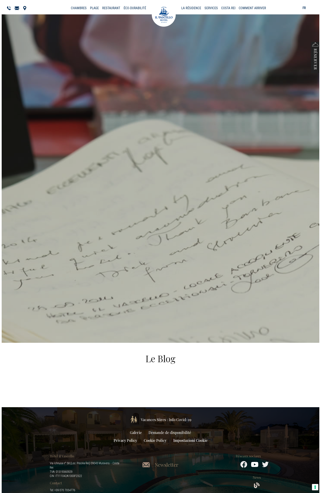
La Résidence (191, 8)
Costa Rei (228, 8)
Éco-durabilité (135, 8)
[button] (315, 56)
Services (211, 8)
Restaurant (111, 8)
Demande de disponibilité (169, 432)
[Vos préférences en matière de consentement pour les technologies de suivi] (315, 487)
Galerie (136, 432)
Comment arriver (252, 8)
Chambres (79, 8)
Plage (94, 8)
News (257, 477)
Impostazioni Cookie (190, 440)
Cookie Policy (155, 440)
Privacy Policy (125, 440)
